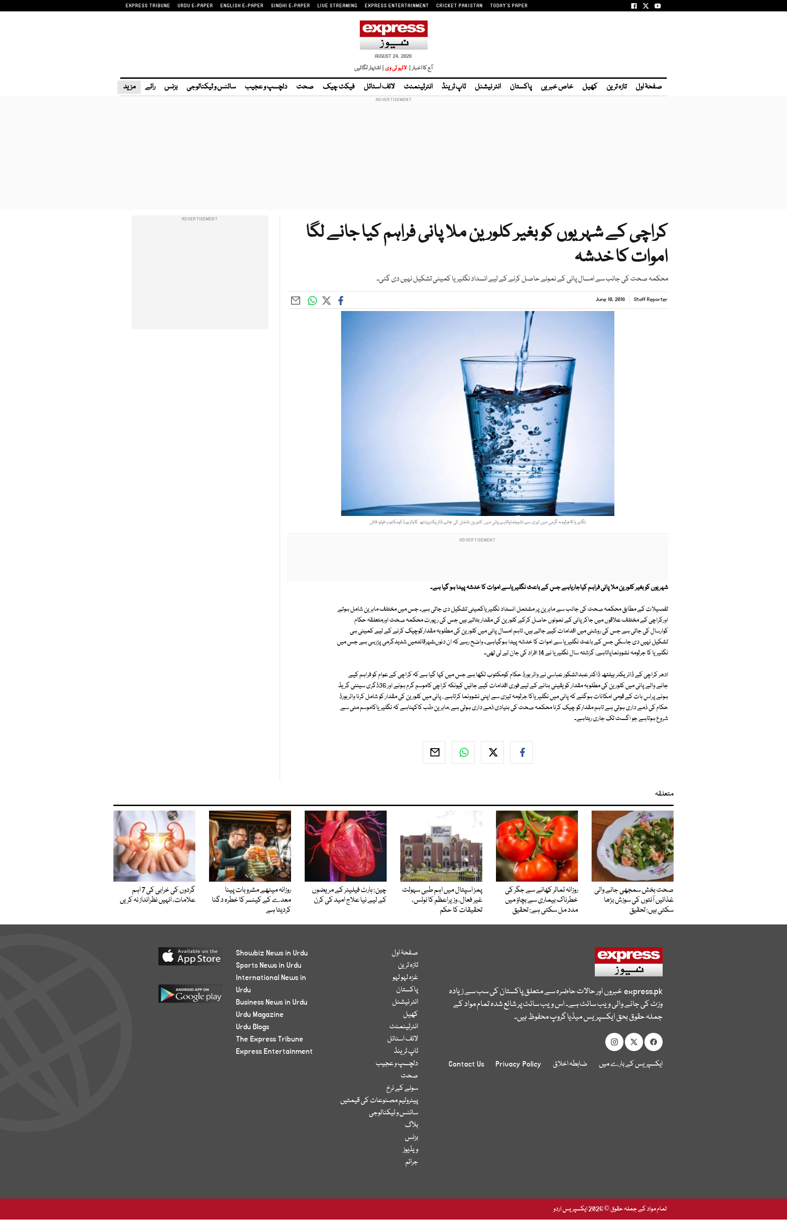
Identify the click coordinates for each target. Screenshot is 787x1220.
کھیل (590, 87)
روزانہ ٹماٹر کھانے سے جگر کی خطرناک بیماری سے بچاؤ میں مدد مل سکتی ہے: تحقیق (541, 900)
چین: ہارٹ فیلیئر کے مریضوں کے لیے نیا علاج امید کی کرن (349, 895)
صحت (305, 87)
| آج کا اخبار (420, 68)
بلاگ (411, 1125)
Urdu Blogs (252, 1026)
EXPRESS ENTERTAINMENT (397, 6)
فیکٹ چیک (339, 87)
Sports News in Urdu (269, 965)
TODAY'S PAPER (509, 6)
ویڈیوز (410, 1149)
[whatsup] (463, 752)
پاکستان (521, 87)
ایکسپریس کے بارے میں (631, 1064)
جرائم (411, 1162)
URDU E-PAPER (195, 6)
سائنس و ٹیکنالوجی (211, 87)
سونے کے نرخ (402, 1088)
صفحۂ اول (649, 87)
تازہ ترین (617, 87)
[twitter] (492, 752)
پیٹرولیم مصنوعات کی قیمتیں (379, 1100)
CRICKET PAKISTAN (459, 6)
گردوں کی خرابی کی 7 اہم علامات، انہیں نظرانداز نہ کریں (157, 895)
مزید (129, 87)
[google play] (173, 997)
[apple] (173, 959)
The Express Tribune (269, 1039)
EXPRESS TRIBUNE (148, 6)
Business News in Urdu (271, 1002)
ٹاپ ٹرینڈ (454, 87)
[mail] (434, 752)
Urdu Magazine (260, 1014)
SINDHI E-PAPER (290, 6)
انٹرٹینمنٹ (418, 87)
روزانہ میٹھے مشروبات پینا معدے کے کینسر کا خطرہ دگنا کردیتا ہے (251, 900)
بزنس (171, 87)
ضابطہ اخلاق (570, 1064)
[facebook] (521, 752)
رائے (150, 87)
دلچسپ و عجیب (266, 87)
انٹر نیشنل (488, 87)
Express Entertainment (274, 1051)
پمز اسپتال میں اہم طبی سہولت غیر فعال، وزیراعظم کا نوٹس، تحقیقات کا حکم (442, 900)
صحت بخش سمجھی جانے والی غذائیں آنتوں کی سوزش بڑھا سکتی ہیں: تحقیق (634, 900)
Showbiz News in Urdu (272, 953)
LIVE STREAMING (337, 6)
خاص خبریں (557, 87)
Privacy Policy (519, 1064)
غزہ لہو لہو (405, 977)
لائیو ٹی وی (396, 68)
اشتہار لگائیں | (369, 68)
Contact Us (466, 1064)
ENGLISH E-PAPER (242, 6)
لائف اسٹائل (379, 87)
